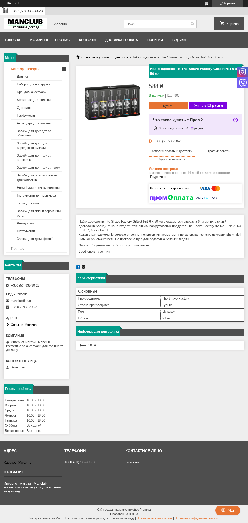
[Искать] (192, 24)
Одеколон (120, 57)
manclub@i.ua (21, 301)
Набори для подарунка (33, 84)
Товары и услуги (96, 57)
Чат (231, 510)
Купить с (199, 105)
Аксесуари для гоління (34, 123)
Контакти (87, 40)
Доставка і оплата (121, 40)
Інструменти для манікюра (36, 195)
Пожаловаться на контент (154, 518)
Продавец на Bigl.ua (124, 514)
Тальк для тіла (28, 203)
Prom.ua (145, 509)
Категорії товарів (25, 69)
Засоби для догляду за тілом (38, 167)
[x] (83, 268)
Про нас (62, 40)
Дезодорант (25, 223)
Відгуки (179, 40)
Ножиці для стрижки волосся (38, 187)
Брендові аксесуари (31, 92)
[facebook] (78, 268)
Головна (12, 40)
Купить (168, 106)
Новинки (155, 40)
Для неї (22, 76)
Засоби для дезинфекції (35, 239)
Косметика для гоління (34, 100)
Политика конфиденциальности (197, 518)
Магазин (37, 40)
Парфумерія (26, 115)
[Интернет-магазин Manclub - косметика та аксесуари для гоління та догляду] (25, 24)
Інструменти (26, 231)
